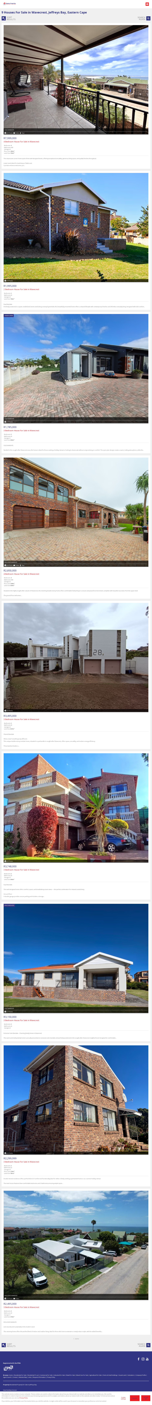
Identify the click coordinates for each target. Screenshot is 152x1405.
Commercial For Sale (46, 1375)
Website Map (23, 1377)
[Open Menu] (147, 4)
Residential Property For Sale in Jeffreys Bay (23, 1385)
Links (29, 1377)
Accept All (146, 1398)
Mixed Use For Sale (82, 1375)
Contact (15, 1377)
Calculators (130, 1375)
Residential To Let (33, 1375)
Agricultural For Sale (95, 1375)
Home (11, 1375)
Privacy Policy (51, 1377)
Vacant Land (122, 1375)
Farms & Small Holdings (110, 1375)
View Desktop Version (10, 1390)
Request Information (39, 1377)
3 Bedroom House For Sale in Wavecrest (21, 430)
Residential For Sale (20, 1375)
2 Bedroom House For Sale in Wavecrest (21, 289)
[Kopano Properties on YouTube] (147, 1359)
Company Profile (141, 1375)
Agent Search (7, 1377)
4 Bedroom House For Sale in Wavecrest (21, 142)
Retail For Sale (70, 1375)
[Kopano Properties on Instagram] (143, 1359)
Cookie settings (123, 1398)
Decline (134, 1398)
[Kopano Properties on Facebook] (138, 1359)
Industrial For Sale (59, 1375)
